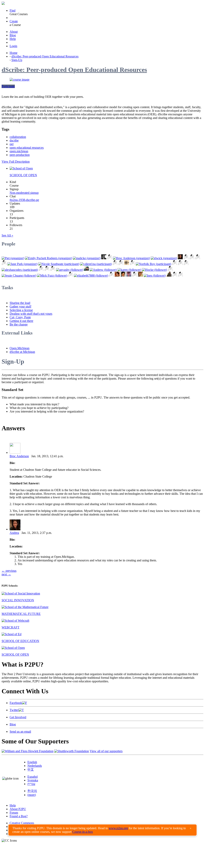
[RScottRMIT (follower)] (174, 275)
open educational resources (27, 147)
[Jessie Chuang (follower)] (19, 275)
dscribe (14, 140)
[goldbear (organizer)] (191, 258)
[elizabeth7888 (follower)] (91, 275)
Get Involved (18, 717)
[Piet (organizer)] (13, 258)
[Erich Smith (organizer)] (197, 258)
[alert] (102, 830)
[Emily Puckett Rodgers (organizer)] (48, 258)
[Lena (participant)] (120, 264)
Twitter (14, 710)
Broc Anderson (19, 456)
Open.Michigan (19, 348)
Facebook (16, 702)
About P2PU (18, 809)
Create (14, 21)
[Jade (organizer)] (186, 258)
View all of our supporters (106, 751)
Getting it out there (21, 321)
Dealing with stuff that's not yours (31, 313)
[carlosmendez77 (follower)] (123, 275)
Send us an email (20, 731)
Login (13, 46)
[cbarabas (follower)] (128, 275)
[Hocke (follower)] (154, 269)
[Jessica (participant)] (126, 264)
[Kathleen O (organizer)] (109, 258)
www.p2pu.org (118, 828)
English (32, 762)
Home (13, 52)
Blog (13, 35)
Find (12, 10)
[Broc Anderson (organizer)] (131, 258)
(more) (31, 795)
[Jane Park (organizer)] (22, 264)
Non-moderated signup (24, 192)
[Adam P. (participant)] (41, 269)
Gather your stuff (20, 306)
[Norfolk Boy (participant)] (153, 264)
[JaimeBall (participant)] (132, 264)
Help (13, 39)
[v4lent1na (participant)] (96, 264)
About (14, 31)
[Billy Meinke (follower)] (86, 269)
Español (32, 776)
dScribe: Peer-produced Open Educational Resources (44, 56)
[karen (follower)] (129, 269)
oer (12, 144)
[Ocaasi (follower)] (52, 269)
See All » (7, 235)
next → (6, 574)
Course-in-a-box (82, 831)
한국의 (32, 791)
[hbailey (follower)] (180, 275)
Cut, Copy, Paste (20, 317)
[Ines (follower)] (155, 275)
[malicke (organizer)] (86, 258)
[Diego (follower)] (70, 275)
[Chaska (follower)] (140, 275)
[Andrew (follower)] (103, 269)
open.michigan (19, 151)
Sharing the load (20, 303)
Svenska (32, 780)
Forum (14, 812)
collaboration (18, 137)
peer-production (20, 154)
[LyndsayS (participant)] (46, 269)
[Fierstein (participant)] (180, 264)
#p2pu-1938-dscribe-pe (24, 200)
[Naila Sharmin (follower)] (168, 275)
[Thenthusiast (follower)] (170, 269)
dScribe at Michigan (22, 351)
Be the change (19, 324)
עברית (31, 784)
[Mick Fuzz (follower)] (52, 275)
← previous (9, 570)
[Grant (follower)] (111, 275)
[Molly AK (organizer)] (103, 258)
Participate (8, 86)
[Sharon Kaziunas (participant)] (174, 264)
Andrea (14, 532)
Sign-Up (16, 60)
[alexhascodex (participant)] (20, 269)
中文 (30, 769)
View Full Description (16, 161)
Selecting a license (21, 310)
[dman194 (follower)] (134, 275)
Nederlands (34, 765)
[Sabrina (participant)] (115, 264)
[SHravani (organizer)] (4, 264)
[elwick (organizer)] (164, 258)
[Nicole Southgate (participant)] (58, 264)
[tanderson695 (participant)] (186, 264)
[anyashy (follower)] (69, 269)
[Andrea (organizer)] (180, 258)
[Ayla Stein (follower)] (117, 275)
